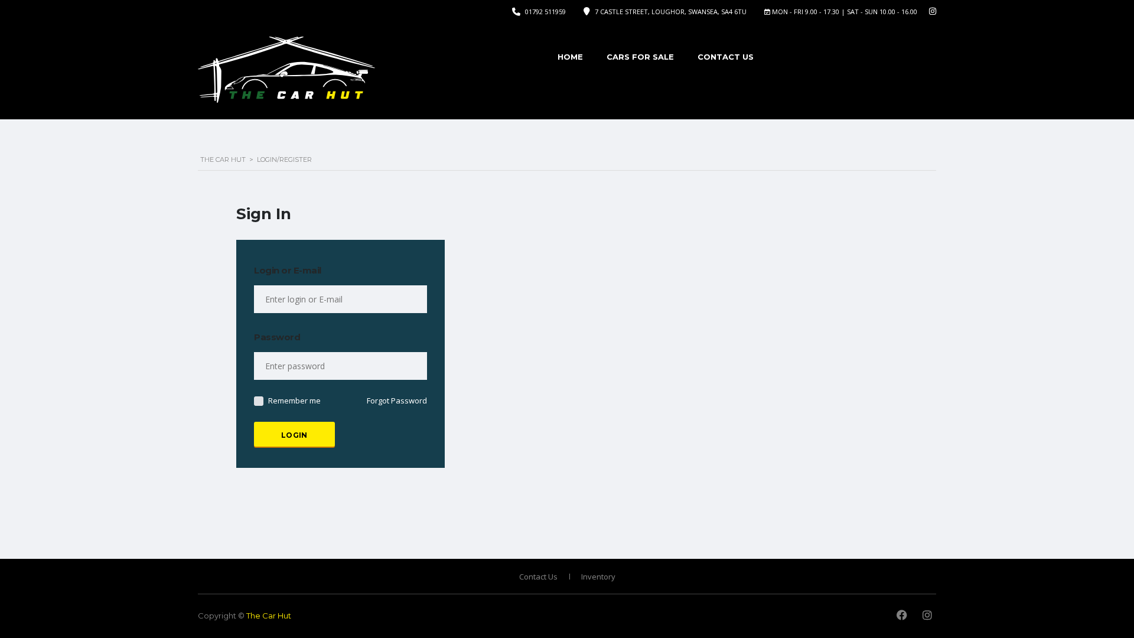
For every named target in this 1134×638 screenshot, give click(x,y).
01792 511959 (545, 11)
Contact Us (726, 56)
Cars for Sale (640, 56)
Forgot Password (397, 400)
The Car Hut (268, 615)
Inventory (598, 576)
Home (570, 56)
